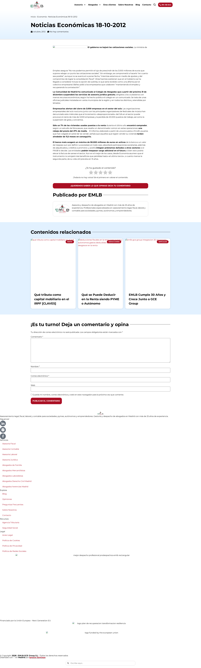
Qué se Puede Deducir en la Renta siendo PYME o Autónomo (100, 299)
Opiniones (7, 499)
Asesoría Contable (10, 449)
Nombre (35, 366)
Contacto (146, 5)
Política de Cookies (11, 540)
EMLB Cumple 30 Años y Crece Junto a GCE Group (147, 299)
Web (33, 385)
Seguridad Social (10, 528)
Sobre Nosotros (125, 5)
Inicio (33, 17)
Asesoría (78, 5)
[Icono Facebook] (3, 436)
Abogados (93, 5)
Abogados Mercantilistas (13, 470)
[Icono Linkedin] (3, 423)
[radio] (91, 172)
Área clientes (109, 5)
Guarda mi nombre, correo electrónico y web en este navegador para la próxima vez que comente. (78, 395)
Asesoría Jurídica (10, 460)
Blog (138, 5)
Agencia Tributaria (10, 522)
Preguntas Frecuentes (12, 504)
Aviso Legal (7, 535)
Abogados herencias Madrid (15, 486)
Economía (42, 17)
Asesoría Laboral (9, 454)
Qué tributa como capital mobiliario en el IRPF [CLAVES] (51, 299)
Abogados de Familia (12, 465)
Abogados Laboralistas (12, 476)
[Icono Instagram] (3, 430)
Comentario (37, 337)
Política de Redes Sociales (14, 551)
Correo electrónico (40, 376)
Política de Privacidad (12, 546)
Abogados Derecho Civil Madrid (17, 481)
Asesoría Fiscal (9, 444)
